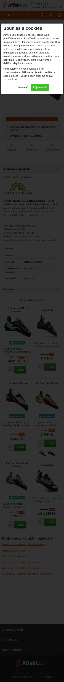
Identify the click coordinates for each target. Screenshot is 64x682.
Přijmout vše (40, 87)
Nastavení (22, 87)
